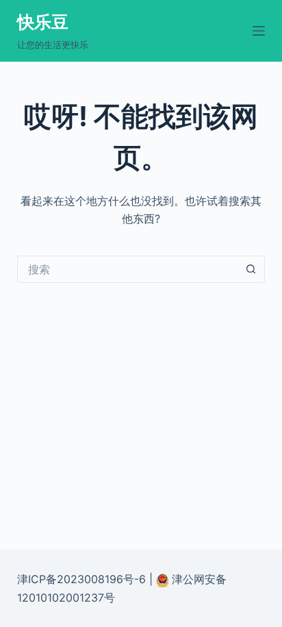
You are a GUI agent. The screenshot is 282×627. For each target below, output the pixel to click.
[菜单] (259, 31)
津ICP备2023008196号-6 (81, 579)
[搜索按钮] (251, 269)
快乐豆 (42, 22)
